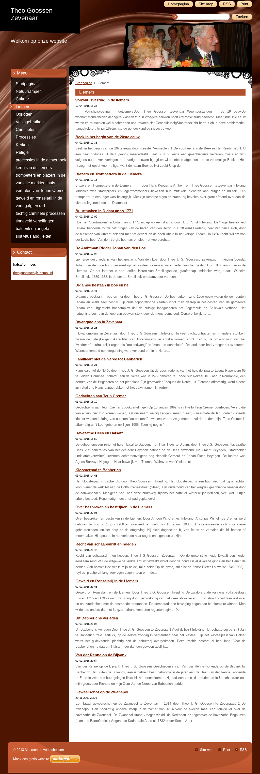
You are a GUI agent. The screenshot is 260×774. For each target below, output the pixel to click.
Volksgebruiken (30, 122)
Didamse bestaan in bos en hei (102, 285)
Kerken (22, 145)
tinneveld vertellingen (35, 221)
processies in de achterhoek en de (44, 161)
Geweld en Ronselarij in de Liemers (106, 581)
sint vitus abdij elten (33, 236)
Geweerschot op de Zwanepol (101, 692)
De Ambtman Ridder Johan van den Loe (110, 248)
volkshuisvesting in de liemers (102, 100)
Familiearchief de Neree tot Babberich (108, 359)
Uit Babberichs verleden (96, 618)
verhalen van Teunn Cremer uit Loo (43, 191)
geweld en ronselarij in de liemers (39, 199)
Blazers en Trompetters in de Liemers (108, 174)
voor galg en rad (30, 206)
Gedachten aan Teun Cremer (100, 396)
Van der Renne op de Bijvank (100, 655)
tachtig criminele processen (40, 213)
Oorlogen (24, 114)
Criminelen (26, 129)
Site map (206, 750)
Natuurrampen (29, 91)
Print (226, 750)
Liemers (23, 106)
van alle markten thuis (35, 183)
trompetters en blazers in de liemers (41, 176)
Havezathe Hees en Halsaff (99, 433)
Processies (26, 137)
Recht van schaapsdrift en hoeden (105, 544)
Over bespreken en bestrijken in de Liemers (113, 507)
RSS (243, 750)
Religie (22, 152)
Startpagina (26, 84)
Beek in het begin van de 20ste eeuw (107, 137)
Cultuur (22, 99)
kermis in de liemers (34, 167)
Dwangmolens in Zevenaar (98, 322)
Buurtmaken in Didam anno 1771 (104, 211)
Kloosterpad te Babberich (98, 470)
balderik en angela (32, 228)
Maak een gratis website (31, 759)
